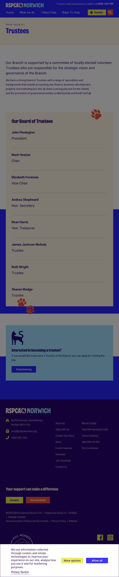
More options (72, 560)
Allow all (97, 560)
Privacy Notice (20, 572)
